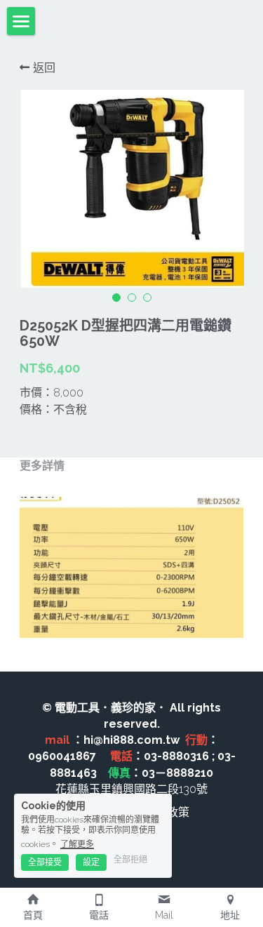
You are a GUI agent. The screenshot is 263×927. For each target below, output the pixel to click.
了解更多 (77, 844)
